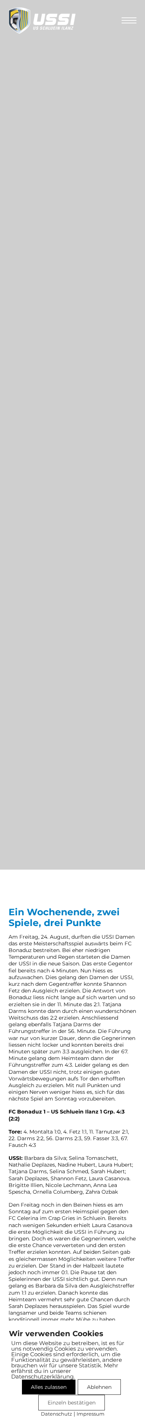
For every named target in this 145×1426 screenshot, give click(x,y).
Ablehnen (99, 1387)
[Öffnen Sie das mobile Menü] (129, 20)
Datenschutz (56, 1414)
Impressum (90, 1414)
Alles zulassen (49, 1387)
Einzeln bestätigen (72, 1402)
